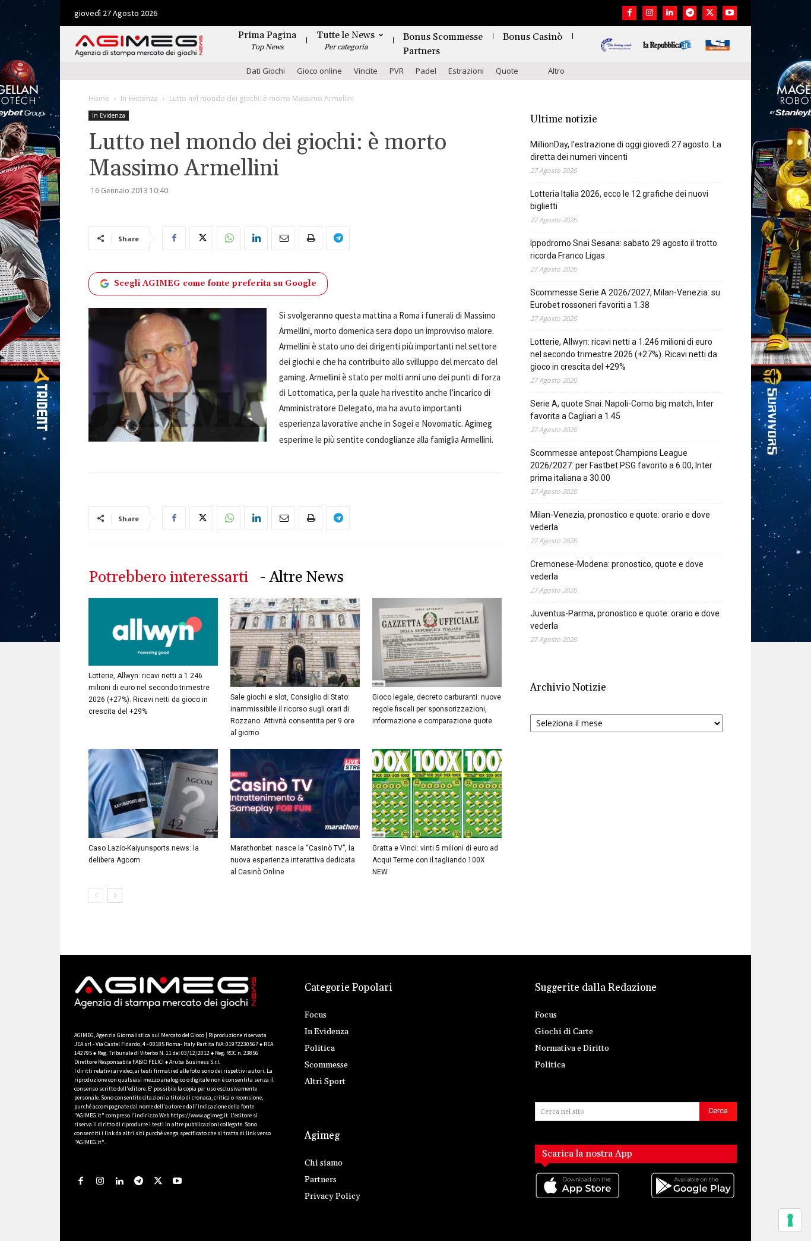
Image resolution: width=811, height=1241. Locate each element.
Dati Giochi (265, 70)
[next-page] (114, 895)
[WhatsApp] (228, 238)
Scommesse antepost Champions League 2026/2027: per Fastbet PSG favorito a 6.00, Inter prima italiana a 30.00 (621, 465)
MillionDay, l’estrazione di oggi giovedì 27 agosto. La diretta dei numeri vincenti (625, 151)
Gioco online (319, 70)
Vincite (366, 70)
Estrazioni (466, 70)
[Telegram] (690, 13)
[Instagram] (649, 13)
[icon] (578, 1198)
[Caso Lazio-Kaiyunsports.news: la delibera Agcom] (153, 793)
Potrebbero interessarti (168, 577)
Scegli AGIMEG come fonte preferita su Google (215, 283)
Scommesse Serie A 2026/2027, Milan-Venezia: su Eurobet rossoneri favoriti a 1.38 (625, 299)
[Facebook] (629, 13)
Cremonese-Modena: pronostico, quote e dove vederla (617, 570)
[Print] (310, 238)
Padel (426, 70)
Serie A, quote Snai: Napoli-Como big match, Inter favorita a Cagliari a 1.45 (622, 410)
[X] (709, 13)
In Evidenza (139, 98)
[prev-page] (95, 895)
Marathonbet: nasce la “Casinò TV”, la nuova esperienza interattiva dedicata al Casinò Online (292, 860)
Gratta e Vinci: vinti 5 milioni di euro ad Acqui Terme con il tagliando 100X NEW (435, 860)
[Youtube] (730, 13)
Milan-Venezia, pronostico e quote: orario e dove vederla (620, 521)
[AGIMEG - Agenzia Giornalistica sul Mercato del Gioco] (139, 46)
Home (98, 98)
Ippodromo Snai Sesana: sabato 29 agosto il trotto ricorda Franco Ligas (623, 249)
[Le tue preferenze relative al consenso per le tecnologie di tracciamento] (790, 1220)
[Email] (283, 238)
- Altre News (302, 577)
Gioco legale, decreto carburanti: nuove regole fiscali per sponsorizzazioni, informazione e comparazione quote (436, 709)
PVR (396, 70)
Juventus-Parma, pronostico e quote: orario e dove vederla (625, 620)
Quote (507, 70)
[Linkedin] (670, 13)
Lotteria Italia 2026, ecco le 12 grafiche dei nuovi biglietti (619, 200)
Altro (556, 70)
